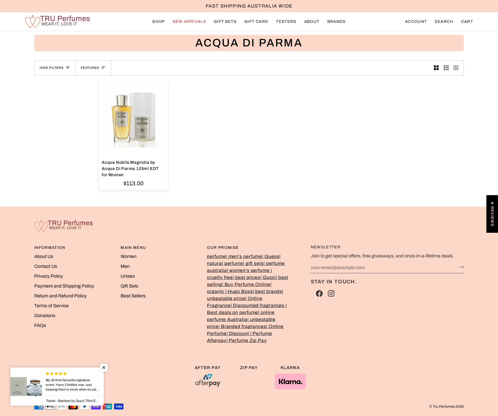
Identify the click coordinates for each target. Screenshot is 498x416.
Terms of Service (51, 305)
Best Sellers (133, 295)
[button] (158, 21)
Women (128, 256)
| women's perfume (249, 270)
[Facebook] (319, 293)
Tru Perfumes (444, 406)
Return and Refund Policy (60, 295)
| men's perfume (244, 256)
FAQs (40, 325)
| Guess (270, 256)
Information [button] (49, 247)
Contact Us (45, 266)
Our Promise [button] (223, 247)
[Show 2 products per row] (436, 67)
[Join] (459, 267)
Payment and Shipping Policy (64, 286)
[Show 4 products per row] (457, 67)
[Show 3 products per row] (446, 67)
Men (125, 266)
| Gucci (268, 277)
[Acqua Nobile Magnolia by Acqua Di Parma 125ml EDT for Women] (133, 119)
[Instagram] (331, 293)
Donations (44, 315)
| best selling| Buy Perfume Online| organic (247, 284)
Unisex (128, 276)
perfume (216, 256)
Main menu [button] (133, 247)
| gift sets (253, 263)
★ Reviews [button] (492, 213)
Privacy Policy (48, 276)
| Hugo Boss (239, 291)
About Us (43, 256)
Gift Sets (129, 286)
